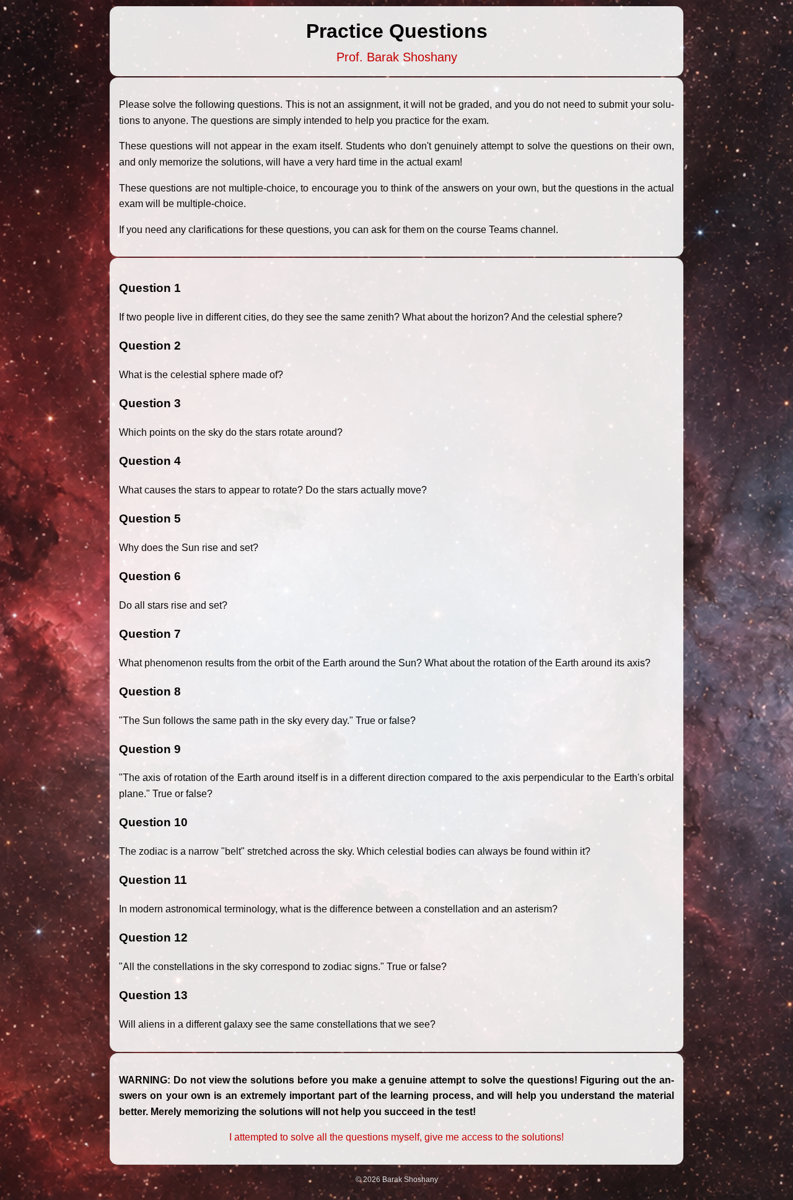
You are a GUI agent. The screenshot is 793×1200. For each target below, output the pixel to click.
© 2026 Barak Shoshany (397, 1179)
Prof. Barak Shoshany (396, 57)
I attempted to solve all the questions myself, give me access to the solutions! (396, 1137)
